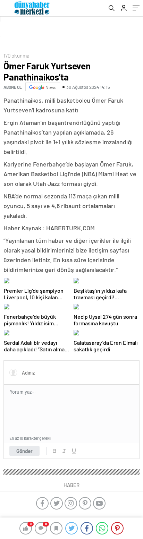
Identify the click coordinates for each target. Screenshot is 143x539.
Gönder (24, 451)
